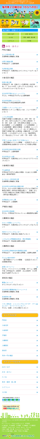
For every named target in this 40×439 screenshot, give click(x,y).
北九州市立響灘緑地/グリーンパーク (14, 289)
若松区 (4, 350)
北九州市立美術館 (8, 211)
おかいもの (11, 34)
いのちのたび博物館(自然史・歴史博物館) (16, 239)
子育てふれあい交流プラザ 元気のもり (15, 140)
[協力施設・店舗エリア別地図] (15, 27)
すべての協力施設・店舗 (10, 431)
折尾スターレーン (8, 267)
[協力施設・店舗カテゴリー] (35, 27)
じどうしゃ (11, 41)
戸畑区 (4, 335)
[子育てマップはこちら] (11, 402)
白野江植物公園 (7, 61)
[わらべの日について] (5, 27)
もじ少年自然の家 (8, 54)
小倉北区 (5, 325)
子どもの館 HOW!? (8, 258)
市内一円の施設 (7, 355)
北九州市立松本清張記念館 (11, 149)
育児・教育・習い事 (29, 37)
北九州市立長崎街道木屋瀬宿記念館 (14, 250)
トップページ (6, 423)
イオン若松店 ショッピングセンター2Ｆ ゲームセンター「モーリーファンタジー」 (19, 305)
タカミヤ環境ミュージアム (11, 223)
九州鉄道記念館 (7, 68)
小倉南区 (5, 330)
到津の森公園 (6, 82)
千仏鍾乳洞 (6, 170)
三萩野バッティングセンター (12, 107)
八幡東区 (5, 340)
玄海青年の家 (6, 297)
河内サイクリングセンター (11, 232)
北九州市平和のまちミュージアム (13, 93)
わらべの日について (18, 423)
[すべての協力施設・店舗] (25, 27)
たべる (11, 37)
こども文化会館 (7, 117)
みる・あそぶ (29, 34)
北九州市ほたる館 (8, 156)
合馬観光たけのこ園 (9, 199)
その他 (29, 41)
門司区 (4, 320)
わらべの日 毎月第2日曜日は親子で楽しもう (20, 1)
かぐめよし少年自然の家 (10, 179)
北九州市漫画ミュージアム (11, 100)
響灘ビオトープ (7, 282)
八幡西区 (5, 345)
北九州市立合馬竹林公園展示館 (13, 186)
